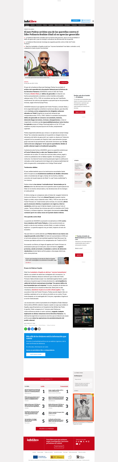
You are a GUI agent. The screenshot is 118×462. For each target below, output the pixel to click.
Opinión (33, 25)
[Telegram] (86, 441)
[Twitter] (83, 441)
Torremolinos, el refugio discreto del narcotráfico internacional (31, 420)
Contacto (34, 452)
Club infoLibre (82, 25)
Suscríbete (76, 20)
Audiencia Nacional (33, 325)
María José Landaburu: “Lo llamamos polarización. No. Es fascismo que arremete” (78, 311)
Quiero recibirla (80, 112)
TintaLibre (74, 25)
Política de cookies (82, 452)
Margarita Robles (79, 173)
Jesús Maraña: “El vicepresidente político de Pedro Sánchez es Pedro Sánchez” (78, 320)
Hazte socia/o (59, 446)
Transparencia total (85, 22)
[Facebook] (78, 442)
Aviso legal (65, 452)
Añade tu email (79, 248)
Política (27, 25)
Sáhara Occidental (51, 325)
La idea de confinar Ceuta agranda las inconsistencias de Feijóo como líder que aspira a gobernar (55, 421)
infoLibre (27, 400)
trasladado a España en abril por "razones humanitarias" (48, 272)
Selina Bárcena (28, 393)
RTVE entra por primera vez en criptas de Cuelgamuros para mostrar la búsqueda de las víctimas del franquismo (32, 398)
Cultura (45, 25)
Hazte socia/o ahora (35, 354)
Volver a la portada (46, 429)
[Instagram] (88, 441)
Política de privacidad (73, 452)
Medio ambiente (59, 25)
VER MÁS (90, 325)
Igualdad (51, 25)
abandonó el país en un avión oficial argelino (46, 290)
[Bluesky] (81, 441)
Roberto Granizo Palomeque (54, 392)
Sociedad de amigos (58, 452)
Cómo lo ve (77, 305)
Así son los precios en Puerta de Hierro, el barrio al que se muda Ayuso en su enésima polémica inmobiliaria (32, 391)
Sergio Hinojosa (51, 415)
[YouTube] (77, 444)
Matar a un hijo (78, 181)
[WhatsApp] (76, 441)
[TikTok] (80, 444)
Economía (38, 25)
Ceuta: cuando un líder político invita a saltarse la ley (55, 391)
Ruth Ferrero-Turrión (79, 169)
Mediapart (67, 25)
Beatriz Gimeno (78, 183)
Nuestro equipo (40, 452)
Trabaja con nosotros (49, 452)
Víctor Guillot (77, 174)
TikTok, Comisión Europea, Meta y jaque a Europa (56, 413)
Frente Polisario (42, 325)
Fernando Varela (52, 423)
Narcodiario (27, 423)
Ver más (76, 390)
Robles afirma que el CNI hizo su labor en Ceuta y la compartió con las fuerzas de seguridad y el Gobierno (32, 406)
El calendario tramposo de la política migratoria (78, 166)
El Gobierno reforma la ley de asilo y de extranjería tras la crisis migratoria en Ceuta (32, 412)
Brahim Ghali (35, 94)
